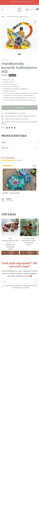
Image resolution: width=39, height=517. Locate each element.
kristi (7, 199)
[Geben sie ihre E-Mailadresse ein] (35, 281)
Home (3, 16)
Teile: (3, 127)
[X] (9, 128)
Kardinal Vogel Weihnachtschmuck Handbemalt (29, 241)
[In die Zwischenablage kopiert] (15, 128)
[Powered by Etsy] (34, 165)
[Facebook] (7, 128)
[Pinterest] (12, 128)
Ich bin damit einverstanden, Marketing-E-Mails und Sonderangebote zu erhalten (20, 286)
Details (3, 142)
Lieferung (4, 148)
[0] (36, 9)
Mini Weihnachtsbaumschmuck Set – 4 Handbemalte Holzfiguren (10, 243)
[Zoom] (35, 21)
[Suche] (26, 9)
